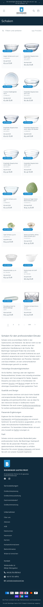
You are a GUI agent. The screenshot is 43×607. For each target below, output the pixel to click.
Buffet (16, 430)
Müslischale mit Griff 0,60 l (30, 271)
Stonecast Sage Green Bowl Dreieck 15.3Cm (31, 199)
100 (29, 324)
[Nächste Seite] (35, 324)
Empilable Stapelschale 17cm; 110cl (31, 164)
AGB (5, 526)
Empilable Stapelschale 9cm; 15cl (31, 92)
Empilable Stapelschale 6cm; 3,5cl (31, 57)
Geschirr (12, 383)
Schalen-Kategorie (25, 449)
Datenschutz (8, 531)
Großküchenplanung (11, 491)
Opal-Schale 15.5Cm (10, 234)
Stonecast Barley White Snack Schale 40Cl (31, 235)
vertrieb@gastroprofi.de (15, 581)
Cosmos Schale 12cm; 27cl (10, 199)
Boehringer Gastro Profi (14, 603)
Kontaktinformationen (11, 544)
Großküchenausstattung (31, 405)
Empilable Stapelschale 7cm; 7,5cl (11, 128)
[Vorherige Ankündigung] (4, 2)
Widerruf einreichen (11, 553)
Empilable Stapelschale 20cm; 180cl (11, 164)
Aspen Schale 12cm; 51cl (11, 56)
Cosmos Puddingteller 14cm (10, 92)
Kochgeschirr (6, 419)
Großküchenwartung (11, 505)
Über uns (7, 517)
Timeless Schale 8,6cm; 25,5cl (31, 307)
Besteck (22, 383)
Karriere (7, 540)
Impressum (8, 535)
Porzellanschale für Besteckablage (9, 307)
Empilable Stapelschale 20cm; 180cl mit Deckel (31, 128)
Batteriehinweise (10, 549)
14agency (37, 603)
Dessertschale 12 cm (10, 270)
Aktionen (7, 522)
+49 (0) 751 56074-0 (13, 572)
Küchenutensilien (21, 419)
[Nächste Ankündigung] (39, 2)
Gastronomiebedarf (11, 500)
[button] (4, 11)
